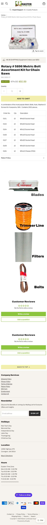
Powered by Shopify (23, 521)
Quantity (3, 86)
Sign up (35, 413)
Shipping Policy (6, 379)
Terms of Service (6, 384)
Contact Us (10, 514)
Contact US (5, 394)
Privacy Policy (5, 381)
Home (3, 15)
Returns (26, 516)
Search (33, 516)
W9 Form (4, 389)
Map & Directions (7, 456)
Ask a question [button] (23, 319)
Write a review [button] (23, 314)
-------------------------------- (10, 481)
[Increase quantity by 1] (20, 91)
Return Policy (5, 386)
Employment (5, 391)
